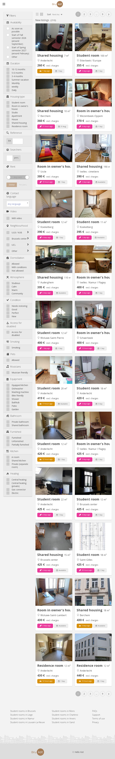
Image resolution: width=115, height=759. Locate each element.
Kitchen (14, 451)
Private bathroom (20, 421)
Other (14, 56)
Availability (15, 22)
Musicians (15, 366)
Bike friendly (18, 395)
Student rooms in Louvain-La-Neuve (27, 722)
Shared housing (19, 122)
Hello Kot (79, 752)
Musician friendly (20, 372)
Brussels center (19, 238)
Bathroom (15, 416)
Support (96, 714)
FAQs (94, 711)
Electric (15, 493)
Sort (53, 14)
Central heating (19, 479)
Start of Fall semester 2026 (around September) (19, 39)
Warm (15, 290)
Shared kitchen (19, 460)
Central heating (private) (19, 485)
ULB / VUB (17, 232)
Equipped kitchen (20, 385)
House (15, 119)
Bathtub (15, 402)
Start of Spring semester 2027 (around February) (20, 50)
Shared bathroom (20, 425)
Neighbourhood (19, 225)
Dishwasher (17, 388)
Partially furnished (20, 444)
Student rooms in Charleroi (65, 714)
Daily (14, 90)
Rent (12, 166)
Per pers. (23, 184)
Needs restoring (19, 306)
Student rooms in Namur (22, 718)
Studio (15, 112)
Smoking (14, 341)
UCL (14, 244)
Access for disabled (14, 324)
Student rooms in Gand (63, 722)
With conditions (19, 267)
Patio (14, 405)
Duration (15, 63)
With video (17, 218)
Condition (15, 300)
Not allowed (18, 270)
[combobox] (17, 204)
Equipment (16, 379)
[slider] (8, 177)
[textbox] (18, 204)
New (14, 316)
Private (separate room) (20, 465)
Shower (15, 399)
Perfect (15, 312)
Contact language (12, 194)
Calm (14, 286)
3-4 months (17, 76)
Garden (15, 409)
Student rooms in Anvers (64, 718)
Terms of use (98, 718)
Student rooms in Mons (63, 711)
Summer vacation (20, 79)
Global (12, 184)
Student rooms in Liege (21, 714)
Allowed (15, 263)
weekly (15, 86)
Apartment (17, 115)
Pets (12, 354)
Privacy (95, 722)
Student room (18, 102)
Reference (16, 132)
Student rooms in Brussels (23, 711)
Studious (16, 283)
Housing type (17, 96)
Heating (14, 473)
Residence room (20, 126)
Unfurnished (17, 441)
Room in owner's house (20, 107)
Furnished (15, 431)
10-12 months (18, 69)
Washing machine (20, 392)
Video (13, 211)
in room (15, 457)
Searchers (15, 149)
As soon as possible (17, 30)
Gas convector (19, 489)
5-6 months (17, 72)
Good (14, 309)
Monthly (16, 83)
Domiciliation (17, 257)
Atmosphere (17, 277)
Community (17, 293)
